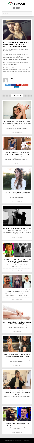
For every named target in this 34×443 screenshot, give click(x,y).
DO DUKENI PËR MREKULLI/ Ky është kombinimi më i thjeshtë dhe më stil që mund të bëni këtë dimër (17, 392)
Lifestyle (18, 49)
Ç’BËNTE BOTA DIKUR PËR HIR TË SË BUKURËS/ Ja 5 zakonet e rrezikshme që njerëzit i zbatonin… (17, 261)
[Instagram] (19, 8)
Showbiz (22, 49)
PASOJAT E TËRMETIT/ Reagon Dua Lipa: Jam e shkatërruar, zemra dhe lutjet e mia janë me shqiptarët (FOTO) (17, 123)
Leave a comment (8, 50)
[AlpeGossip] (17, 3)
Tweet (8, 84)
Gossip (13, 49)
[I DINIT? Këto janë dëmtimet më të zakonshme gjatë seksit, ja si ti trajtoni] (17, 312)
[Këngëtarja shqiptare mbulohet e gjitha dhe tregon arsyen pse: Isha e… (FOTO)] (17, 216)
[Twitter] (14, 8)
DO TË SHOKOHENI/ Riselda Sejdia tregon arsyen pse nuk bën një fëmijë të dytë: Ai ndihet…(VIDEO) (17, 154)
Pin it (19, 84)
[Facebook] (17, 8)
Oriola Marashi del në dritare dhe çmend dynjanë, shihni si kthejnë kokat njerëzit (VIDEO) (17, 356)
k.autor (28, 49)
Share (14, 84)
